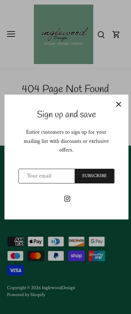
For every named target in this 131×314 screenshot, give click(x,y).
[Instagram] (66, 198)
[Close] (117, 104)
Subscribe (93, 176)
